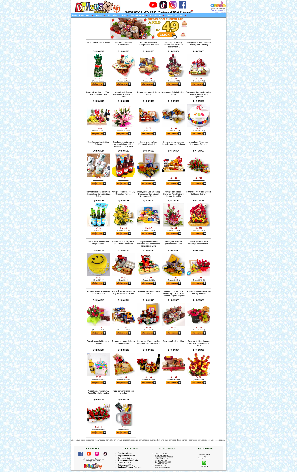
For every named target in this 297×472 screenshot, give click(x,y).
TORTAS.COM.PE (161, 453)
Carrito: (187, 12)
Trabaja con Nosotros (175, 15)
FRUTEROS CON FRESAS (164, 457)
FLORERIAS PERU (161, 458)
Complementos (156, 15)
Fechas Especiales (138, 15)
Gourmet (99, 15)
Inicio (74, 15)
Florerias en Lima (124, 453)
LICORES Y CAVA (161, 464)
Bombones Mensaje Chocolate (129, 467)
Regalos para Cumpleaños (128, 460)
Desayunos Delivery (125, 458)
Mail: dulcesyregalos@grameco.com (93, 459)
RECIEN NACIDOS (161, 460)
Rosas (124, 15)
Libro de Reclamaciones (162, 467)
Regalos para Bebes (125, 465)
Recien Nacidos (85, 15)
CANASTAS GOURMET (163, 462)
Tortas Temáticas (124, 462)
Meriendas (112, 15)
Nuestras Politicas (160, 465)
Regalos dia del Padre (126, 456)
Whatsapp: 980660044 (93, 460)
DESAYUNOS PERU (161, 455)
